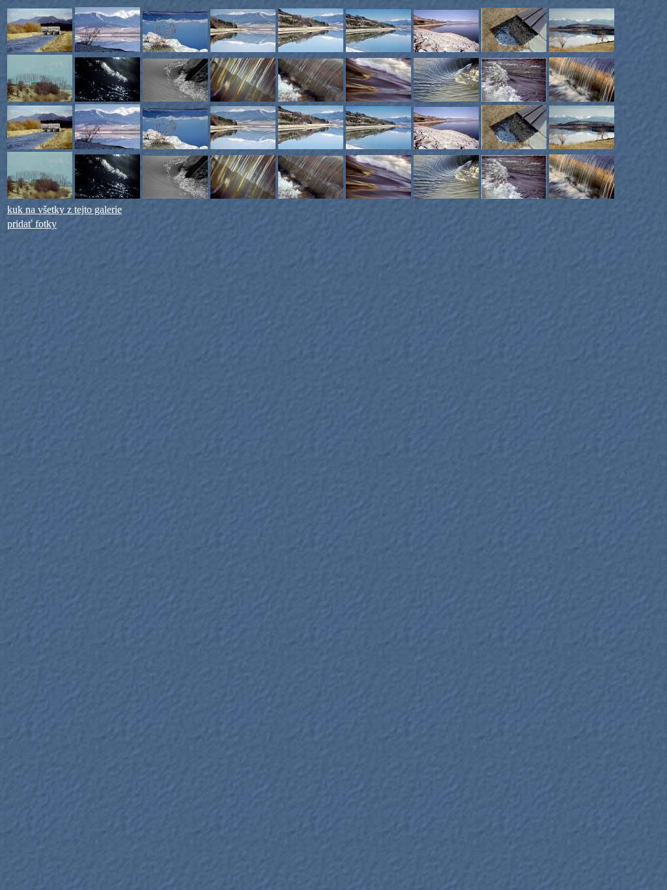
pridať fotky (32, 223)
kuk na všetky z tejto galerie (64, 209)
